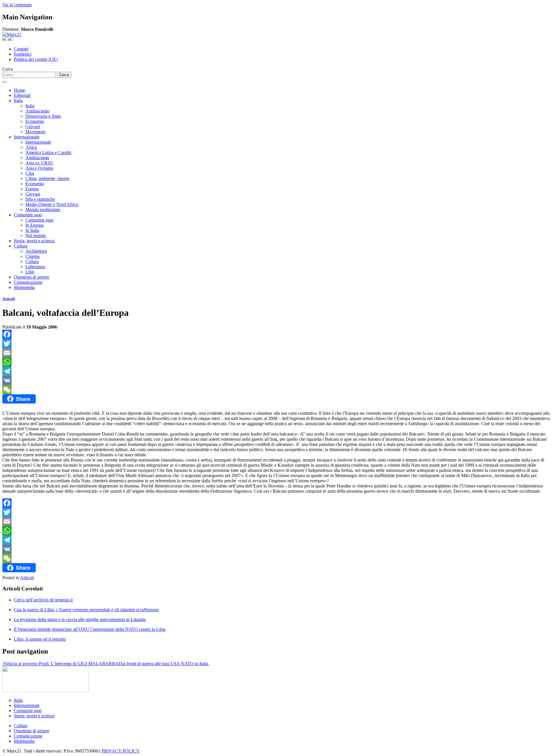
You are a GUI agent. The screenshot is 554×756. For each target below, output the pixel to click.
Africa (31, 147)
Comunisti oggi (28, 214)
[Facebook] (277, 334)
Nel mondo (35, 235)
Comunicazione (28, 282)
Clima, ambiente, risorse (47, 178)
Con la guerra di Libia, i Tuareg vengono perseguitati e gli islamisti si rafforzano (86, 609)
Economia (34, 121)
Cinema (32, 256)
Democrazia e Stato (43, 116)
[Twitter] (277, 343)
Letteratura (35, 266)
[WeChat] (277, 389)
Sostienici (22, 54)
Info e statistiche (40, 199)
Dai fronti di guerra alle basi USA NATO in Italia (164, 663)
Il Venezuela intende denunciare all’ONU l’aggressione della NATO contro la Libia (90, 629)
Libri (29, 271)
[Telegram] (277, 371)
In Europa (34, 225)
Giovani (32, 126)
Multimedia (24, 287)
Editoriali (22, 95)
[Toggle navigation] (4, 82)
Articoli (8, 299)
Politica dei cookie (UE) (36, 59)
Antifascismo (37, 110)
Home (19, 90)
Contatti (21, 48)
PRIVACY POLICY (121, 751)
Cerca (7, 69)
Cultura (20, 245)
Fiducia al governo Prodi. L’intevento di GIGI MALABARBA (60, 663)
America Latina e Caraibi (48, 152)
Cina (29, 173)
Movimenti (35, 131)
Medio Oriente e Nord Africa (51, 204)
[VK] (277, 380)
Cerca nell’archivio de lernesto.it (43, 599)
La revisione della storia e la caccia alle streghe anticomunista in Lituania (80, 619)
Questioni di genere (31, 277)
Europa (32, 188)
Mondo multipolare (42, 209)
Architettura (36, 251)
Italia (18, 100)
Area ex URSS (39, 162)
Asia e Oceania (39, 168)
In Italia (32, 230)
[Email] (277, 352)
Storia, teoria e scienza (34, 240)
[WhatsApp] (277, 362)
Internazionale (27, 136)
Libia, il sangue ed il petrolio (40, 639)
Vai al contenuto (17, 4)
